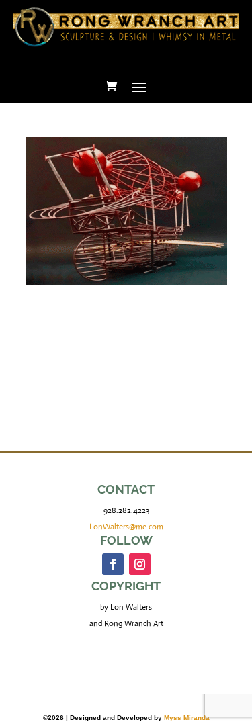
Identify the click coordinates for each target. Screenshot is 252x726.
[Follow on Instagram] (140, 564)
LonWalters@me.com (126, 526)
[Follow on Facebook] (113, 564)
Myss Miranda (187, 717)
